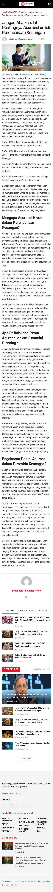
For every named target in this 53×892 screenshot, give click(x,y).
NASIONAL (41, 828)
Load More (26, 758)
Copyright (5, 881)
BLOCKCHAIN (8, 828)
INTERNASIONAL (26, 822)
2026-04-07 (41, 39)
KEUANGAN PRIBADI (41, 823)
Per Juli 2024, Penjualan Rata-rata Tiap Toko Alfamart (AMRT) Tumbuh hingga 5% (32, 620)
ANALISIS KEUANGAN (7, 820)
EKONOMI (13, 12)
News (38, 831)
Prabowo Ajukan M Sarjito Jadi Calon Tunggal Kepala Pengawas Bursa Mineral (31, 846)
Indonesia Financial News (21, 39)
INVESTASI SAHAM (24, 830)
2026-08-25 (9, 701)
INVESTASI (24, 826)
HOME (4, 12)
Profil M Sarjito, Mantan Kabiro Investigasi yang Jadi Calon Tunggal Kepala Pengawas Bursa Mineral (31, 860)
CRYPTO (46, 669)
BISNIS (22, 12)
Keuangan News (44, 881)
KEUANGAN (41, 819)
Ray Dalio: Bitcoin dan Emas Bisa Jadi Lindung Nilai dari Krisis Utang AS (26, 696)
